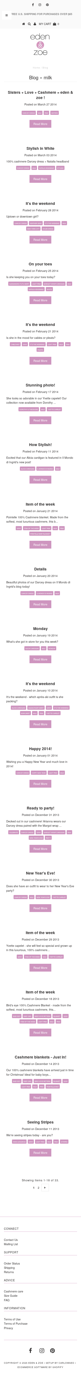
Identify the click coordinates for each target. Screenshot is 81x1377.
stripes (64, 1142)
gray (25, 344)
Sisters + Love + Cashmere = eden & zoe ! (40, 95)
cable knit (15, 344)
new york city (33, 229)
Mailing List (11, 1244)
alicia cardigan (27, 469)
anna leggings (19, 1142)
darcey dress (29, 113)
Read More (40, 124)
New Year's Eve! (40, 873)
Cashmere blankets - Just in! (40, 1057)
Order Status (12, 1263)
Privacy (8, 1328)
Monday (40, 628)
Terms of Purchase (16, 1323)
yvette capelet (54, 409)
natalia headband (46, 168)
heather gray (36, 223)
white (49, 289)
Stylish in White (40, 148)
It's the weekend (40, 203)
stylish (60, 168)
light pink (36, 284)
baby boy (16, 1016)
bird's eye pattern (42, 1016)
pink (46, 113)
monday (52, 648)
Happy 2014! (40, 748)
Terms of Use (12, 1319)
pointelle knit (53, 1087)
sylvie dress (48, 229)
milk (39, 113)
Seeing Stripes (40, 1122)
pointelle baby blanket (40, 534)
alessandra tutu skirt (19, 284)
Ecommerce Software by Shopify (40, 1367)
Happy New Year (39, 773)
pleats (40, 350)
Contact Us (11, 1240)
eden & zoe (35, 1362)
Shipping (9, 1268)
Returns (9, 1272)
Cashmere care (13, 1291)
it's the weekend (52, 223)
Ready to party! (40, 808)
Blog (33, 77)
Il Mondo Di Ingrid (45, 469)
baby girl (27, 1016)
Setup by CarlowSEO (60, 1362)
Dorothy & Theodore (28, 409)
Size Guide (10, 1296)
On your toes (40, 264)
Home (36, 67)
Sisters (54, 113)
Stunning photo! (40, 385)
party (48, 838)
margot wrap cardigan (54, 284)
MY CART (49, 24)
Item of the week (40, 504)
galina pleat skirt (36, 708)
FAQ (6, 1300)
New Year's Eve (36, 838)
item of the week (31, 528)
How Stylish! (40, 444)
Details (40, 569)
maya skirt (25, 713)
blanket (56, 1016)
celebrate (13, 832)
